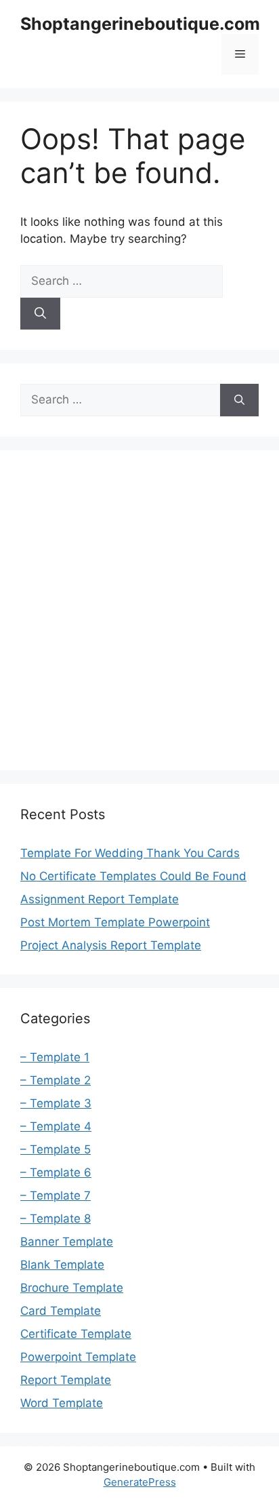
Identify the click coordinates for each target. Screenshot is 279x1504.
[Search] (40, 314)
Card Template (60, 1311)
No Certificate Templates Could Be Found (133, 876)
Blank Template (62, 1264)
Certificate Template (75, 1334)
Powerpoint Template (78, 1357)
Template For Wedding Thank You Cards (130, 853)
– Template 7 (55, 1195)
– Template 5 (55, 1149)
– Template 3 (55, 1103)
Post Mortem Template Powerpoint (115, 922)
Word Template (61, 1403)
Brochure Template (71, 1287)
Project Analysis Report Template (110, 945)
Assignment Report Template (99, 899)
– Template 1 (54, 1057)
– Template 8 (55, 1218)
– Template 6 (55, 1172)
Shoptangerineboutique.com (140, 24)
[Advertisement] (139, 610)
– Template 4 (55, 1126)
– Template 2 (55, 1080)
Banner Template (66, 1241)
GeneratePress (140, 1482)
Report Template (65, 1380)
